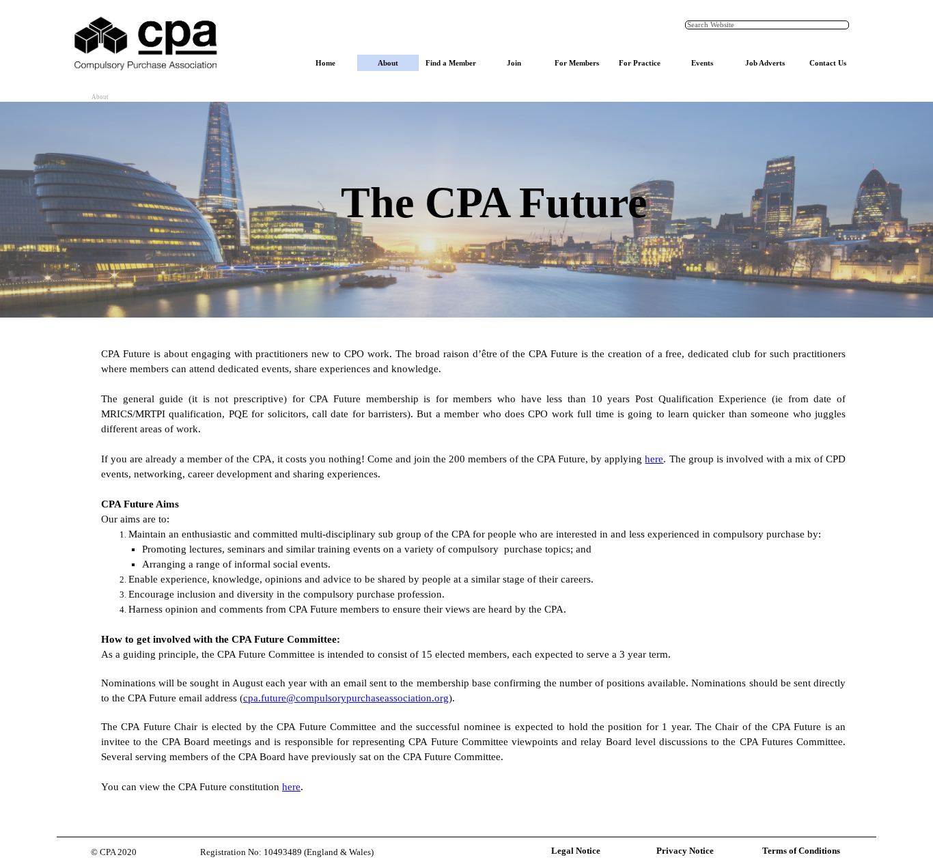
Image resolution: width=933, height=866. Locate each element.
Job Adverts (765, 63)
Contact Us (827, 63)
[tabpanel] (494, 210)
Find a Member (451, 63)
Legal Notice (575, 851)
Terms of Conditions (801, 851)
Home (325, 63)
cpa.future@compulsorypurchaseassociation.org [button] (346, 698)
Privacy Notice (685, 851)
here (654, 458)
